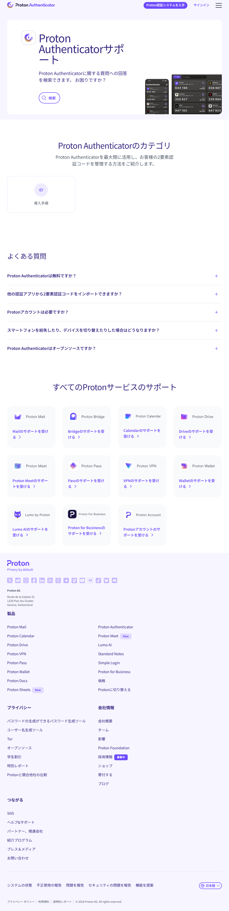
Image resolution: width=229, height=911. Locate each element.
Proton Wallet (18, 671)
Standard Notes (111, 653)
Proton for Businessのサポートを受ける (86, 530)
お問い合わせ (18, 858)
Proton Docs (17, 680)
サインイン (201, 5)
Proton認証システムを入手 (165, 5)
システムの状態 (19, 885)
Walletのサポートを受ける (197, 483)
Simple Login (109, 662)
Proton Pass (17, 662)
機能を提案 (145, 885)
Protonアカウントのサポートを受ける (141, 532)
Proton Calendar (20, 635)
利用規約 (43, 902)
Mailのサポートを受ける (30, 434)
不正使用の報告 (49, 885)
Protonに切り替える (114, 689)
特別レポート (18, 765)
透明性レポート (62, 902)
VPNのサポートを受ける (141, 483)
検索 (52, 98)
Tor (10, 738)
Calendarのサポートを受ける (142, 433)
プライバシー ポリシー (20, 902)
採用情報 (105, 756)
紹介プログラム (19, 840)
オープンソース (19, 747)
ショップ (105, 765)
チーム (103, 729)
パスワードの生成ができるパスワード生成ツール (46, 721)
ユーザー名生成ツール (25, 729)
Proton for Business (114, 671)
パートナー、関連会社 (25, 831)
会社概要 (105, 721)
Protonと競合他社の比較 (27, 774)
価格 (101, 680)
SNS (10, 813)
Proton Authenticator (115, 626)
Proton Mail (16, 626)
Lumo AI (105, 644)
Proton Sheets (18, 689)
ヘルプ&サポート (21, 822)
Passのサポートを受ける (86, 483)
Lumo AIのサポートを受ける (30, 532)
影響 (101, 738)
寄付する (105, 774)
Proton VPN (16, 653)
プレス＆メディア (21, 849)
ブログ (103, 783)
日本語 (210, 885)
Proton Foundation (113, 747)
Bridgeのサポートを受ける (86, 434)
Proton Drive (17, 644)
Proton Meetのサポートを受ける (30, 483)
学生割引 (14, 756)
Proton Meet (108, 635)
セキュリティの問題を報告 (110, 885)
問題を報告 (75, 885)
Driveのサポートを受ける (196, 434)
